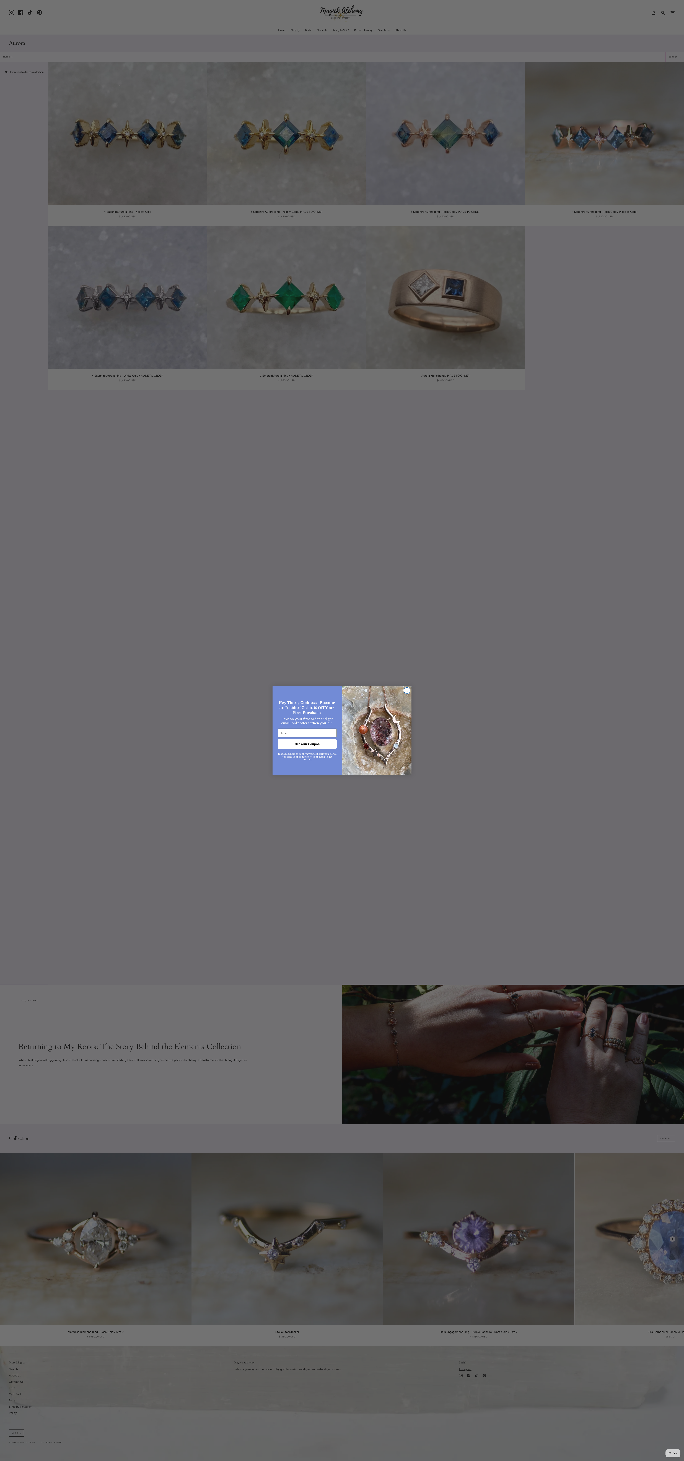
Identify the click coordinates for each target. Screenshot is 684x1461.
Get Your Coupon (307, 744)
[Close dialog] (407, 690)
